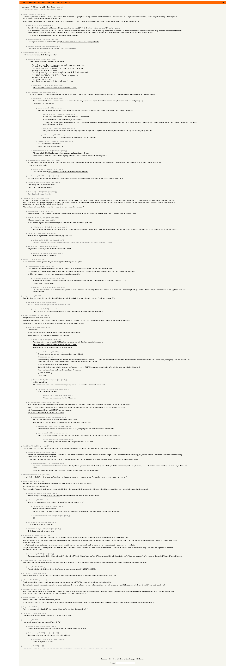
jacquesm (26, 315)
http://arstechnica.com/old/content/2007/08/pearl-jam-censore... (49, 410)
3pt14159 (26, 446)
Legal (128, 659)
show (57, 2)
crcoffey (35, 506)
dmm (39, 433)
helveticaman (37, 278)
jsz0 (24, 573)
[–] (45, 14)
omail (29, 25)
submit (67, 2)
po (28, 327)
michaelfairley (37, 227)
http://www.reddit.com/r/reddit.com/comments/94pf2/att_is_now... (55, 88)
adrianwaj (46, 135)
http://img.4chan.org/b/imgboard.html (35, 486)
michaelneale (27, 589)
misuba (30, 246)
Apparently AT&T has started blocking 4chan (38, 7)
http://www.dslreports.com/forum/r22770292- (123, 21)
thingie (25, 607)
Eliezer (45, 395)
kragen (35, 309)
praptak (35, 151)
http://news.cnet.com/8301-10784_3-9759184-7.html (46, 413)
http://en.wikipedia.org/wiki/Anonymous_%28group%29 (62, 119)
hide (45, 9)
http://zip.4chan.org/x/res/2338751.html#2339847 (69, 21)
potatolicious (32, 160)
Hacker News (28, 2)
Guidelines (104, 659)
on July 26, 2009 (38, 9)
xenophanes (37, 516)
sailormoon (31, 182)
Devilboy (30, 633)
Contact (141, 659)
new (34, 2)
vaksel (31, 9)
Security (122, 659)
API (118, 659)
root (52, 85)
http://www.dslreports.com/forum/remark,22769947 (67, 28)
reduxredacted (42, 352)
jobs (62, 2)
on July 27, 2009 (35, 14)
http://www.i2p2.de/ (50, 229)
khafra (35, 287)
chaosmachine (27, 52)
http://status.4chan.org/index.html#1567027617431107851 (75, 569)
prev (53, 39)
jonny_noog (46, 114)
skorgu (30, 554)
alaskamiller (31, 529)
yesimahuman (27, 560)
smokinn (35, 169)
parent (45, 25)
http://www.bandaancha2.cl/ (116, 280)
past (39, 2)
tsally (29, 92)
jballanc (35, 380)
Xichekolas (26, 14)
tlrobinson (36, 85)
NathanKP (41, 141)
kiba (24, 613)
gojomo (45, 439)
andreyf (30, 567)
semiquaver (26, 296)
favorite (52, 9)
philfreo (35, 253)
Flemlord (41, 389)
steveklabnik (32, 402)
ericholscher (32, 59)
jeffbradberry (27, 474)
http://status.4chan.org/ (52, 496)
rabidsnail (31, 211)
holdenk (25, 580)
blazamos (36, 98)
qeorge (35, 339)
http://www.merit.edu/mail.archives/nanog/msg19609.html (79, 42)
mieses (25, 646)
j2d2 (29, 233)
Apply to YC (134, 659)
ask (53, 2)
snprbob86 (31, 217)
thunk (29, 192)
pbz (29, 522)
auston (25, 620)
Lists (114, 659)
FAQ (110, 659)
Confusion (31, 46)
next (42, 14)
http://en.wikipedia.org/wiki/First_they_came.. (49, 61)
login (223, 2)
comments (46, 2)
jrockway (25, 198)
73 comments (58, 9)
